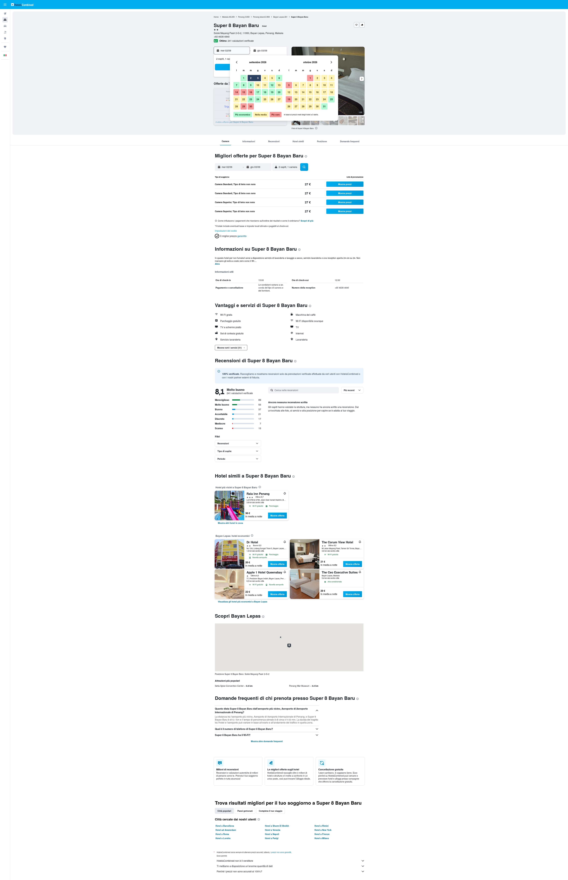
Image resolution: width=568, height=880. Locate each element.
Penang (241, 17)
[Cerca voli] (5, 14)
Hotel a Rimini (321, 825)
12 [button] (272, 85)
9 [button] (250, 85)
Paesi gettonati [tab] (245, 810)
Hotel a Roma (222, 834)
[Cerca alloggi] (5, 20)
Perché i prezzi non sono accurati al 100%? (239, 871)
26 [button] (272, 99)
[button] (5, 4)
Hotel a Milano (321, 838)
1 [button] (243, 78)
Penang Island (259, 17)
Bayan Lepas (278, 17)
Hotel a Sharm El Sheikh (277, 825)
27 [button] (279, 99)
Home (216, 17)
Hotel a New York (322, 829)
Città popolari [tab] (224, 810)
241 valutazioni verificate (241, 40)
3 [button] (258, 78)
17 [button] (257, 92)
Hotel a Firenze (322, 834)
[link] (230, 523)
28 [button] (236, 106)
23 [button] (250, 99)
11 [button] (265, 85)
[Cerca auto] (5, 26)
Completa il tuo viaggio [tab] (270, 810)
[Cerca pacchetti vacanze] (5, 32)
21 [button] (236, 99)
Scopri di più (307, 220)
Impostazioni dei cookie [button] (226, 230)
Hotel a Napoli (272, 834)
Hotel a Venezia (272, 829)
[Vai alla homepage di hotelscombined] (22, 4)
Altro (217, 263)
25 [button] (265, 99)
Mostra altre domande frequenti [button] (267, 741)
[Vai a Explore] (5, 38)
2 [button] (250, 78)
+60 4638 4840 (222, 36)
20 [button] (279, 92)
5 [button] (272, 78)
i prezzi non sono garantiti (280, 852)
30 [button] (250, 106)
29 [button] (243, 106)
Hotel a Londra (223, 838)
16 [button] (250, 92)
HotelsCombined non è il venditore (235, 860)
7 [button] (236, 85)
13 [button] (279, 85)
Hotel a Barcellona (225, 825)
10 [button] (257, 85)
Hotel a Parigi (271, 838)
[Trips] (5, 47)
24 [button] (257, 99)
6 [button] (279, 78)
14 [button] (236, 92)
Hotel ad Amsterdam (226, 829)
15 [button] (243, 92)
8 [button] (243, 85)
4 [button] (265, 78)
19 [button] (272, 92)
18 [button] (265, 92)
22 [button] (243, 99)
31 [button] (324, 106)
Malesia (225, 17)
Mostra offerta (277, 515)
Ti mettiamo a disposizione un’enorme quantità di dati (245, 866)
